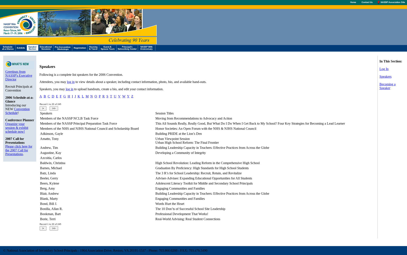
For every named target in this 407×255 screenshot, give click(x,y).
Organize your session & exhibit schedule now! (16, 127)
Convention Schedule (17, 111)
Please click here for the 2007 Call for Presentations (18, 150)
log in (71, 82)
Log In (384, 69)
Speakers (385, 76)
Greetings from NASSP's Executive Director (18, 75)
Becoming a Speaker (387, 86)
